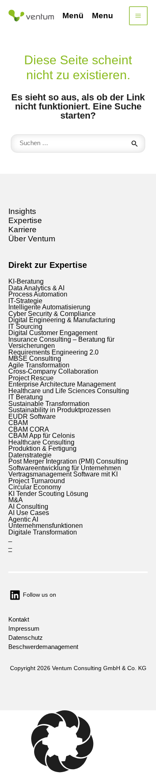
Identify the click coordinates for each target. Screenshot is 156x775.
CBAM (18, 422)
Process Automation (37, 294)
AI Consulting (28, 506)
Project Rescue (31, 377)
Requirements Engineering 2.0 (53, 352)
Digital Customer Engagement (52, 332)
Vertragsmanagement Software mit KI (63, 474)
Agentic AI (23, 519)
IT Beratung (25, 397)
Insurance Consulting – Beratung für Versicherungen (61, 343)
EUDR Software (32, 416)
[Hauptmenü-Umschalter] (138, 15)
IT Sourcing (25, 326)
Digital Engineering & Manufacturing (61, 319)
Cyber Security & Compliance (52, 313)
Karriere (22, 229)
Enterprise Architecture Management (62, 384)
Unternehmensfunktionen (45, 525)
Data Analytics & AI (36, 288)
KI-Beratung (26, 281)
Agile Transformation (38, 365)
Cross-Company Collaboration (53, 371)
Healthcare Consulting (41, 442)
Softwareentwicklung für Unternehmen (64, 467)
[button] (78, 742)
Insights (22, 211)
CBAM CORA (28, 429)
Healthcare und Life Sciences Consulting (68, 390)
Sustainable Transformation (48, 403)
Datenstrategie (30, 455)
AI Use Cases (28, 512)
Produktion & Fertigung (42, 448)
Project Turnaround (36, 480)
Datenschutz (25, 637)
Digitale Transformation (42, 532)
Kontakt (18, 619)
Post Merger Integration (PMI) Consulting (68, 461)
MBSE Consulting (34, 358)
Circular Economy (34, 487)
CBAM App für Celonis (41, 435)
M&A (15, 499)
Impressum (24, 628)
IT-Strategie (25, 300)
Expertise (25, 220)
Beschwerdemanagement (43, 647)
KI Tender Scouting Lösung (48, 493)
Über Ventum (31, 238)
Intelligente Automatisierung (49, 307)
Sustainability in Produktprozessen (59, 409)
